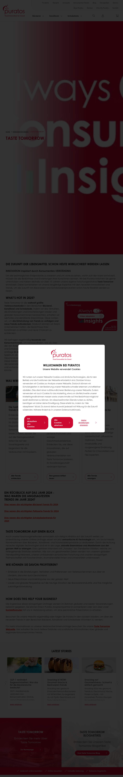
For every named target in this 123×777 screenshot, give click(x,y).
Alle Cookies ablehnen (58, 423)
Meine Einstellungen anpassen (84, 422)
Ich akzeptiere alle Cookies (32, 422)
